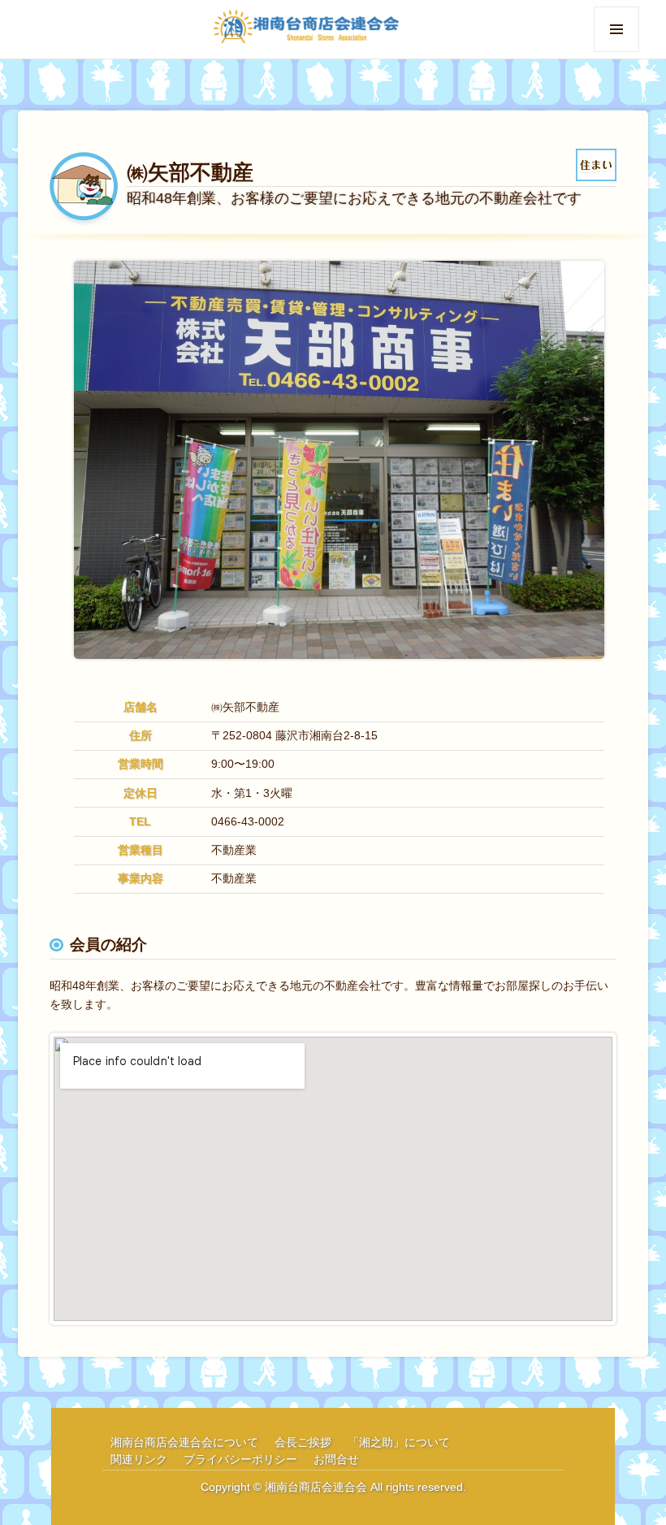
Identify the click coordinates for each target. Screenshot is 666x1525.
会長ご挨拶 (303, 1442)
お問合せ (336, 1459)
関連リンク (138, 1459)
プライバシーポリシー (240, 1459)
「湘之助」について (399, 1442)
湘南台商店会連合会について (184, 1442)
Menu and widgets (617, 51)
